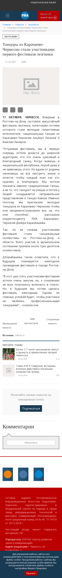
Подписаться (31, 408)
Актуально (10, 36)
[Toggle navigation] (7, 15)
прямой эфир (46, 16)
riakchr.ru (19, 335)
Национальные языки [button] (43, 2)
